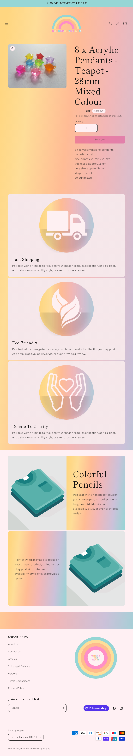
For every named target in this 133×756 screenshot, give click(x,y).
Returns (12, 673)
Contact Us (14, 651)
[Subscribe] (62, 708)
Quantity (79, 121)
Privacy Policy (16, 688)
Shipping (92, 116)
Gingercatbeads (23, 748)
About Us (13, 644)
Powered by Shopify (40, 748)
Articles (12, 659)
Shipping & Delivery (19, 666)
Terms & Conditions (19, 680)
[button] (6, 23)
